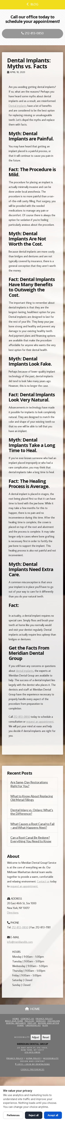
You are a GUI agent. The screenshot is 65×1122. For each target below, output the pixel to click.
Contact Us (27, 1018)
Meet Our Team (14, 1021)
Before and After (48, 1023)
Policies (29, 1021)
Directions (13, 912)
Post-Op (32, 1023)
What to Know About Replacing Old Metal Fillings (31, 798)
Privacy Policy (44, 1018)
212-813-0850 (34, 33)
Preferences (13, 1115)
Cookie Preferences (32, 1069)
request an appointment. (24, 886)
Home (15, 1018)
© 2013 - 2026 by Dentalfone (32, 1064)
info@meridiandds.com (20, 942)
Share (20, 1025)
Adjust (35, 1037)
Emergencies (33, 1025)
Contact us (43, 881)
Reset (46, 1037)
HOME (35, 1009)
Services (41, 1021)
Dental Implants (16, 1023)
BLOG (34, 4)
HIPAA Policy (33, 1058)
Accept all (53, 1115)
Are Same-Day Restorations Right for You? (29, 784)
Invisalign (53, 1021)
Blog (45, 1025)
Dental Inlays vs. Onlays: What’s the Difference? (31, 811)
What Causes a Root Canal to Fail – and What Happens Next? (32, 825)
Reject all (33, 1115)
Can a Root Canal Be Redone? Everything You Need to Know (30, 839)
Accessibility (51, 1058)
